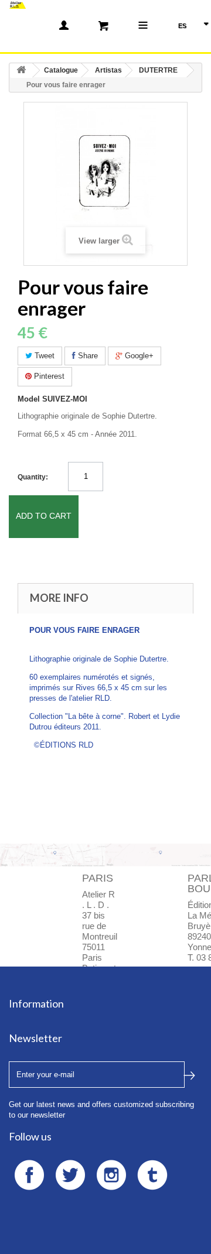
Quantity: (33, 477)
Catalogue (61, 70)
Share (87, 355)
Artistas (108, 70)
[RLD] (17, 4)
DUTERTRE (158, 70)
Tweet (43, 355)
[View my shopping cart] (103, 25)
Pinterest (48, 376)
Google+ (138, 355)
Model (29, 399)
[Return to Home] (21, 70)
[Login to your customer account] (64, 25)
